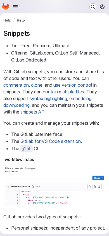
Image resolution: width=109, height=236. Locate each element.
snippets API (33, 112)
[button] (54, 205)
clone (36, 85)
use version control (72, 85)
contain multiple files (63, 92)
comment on (16, 85)
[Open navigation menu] (15, 6)
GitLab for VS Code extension (50, 141)
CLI (31, 148)
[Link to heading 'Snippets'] (33, 33)
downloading (16, 105)
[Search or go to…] (92, 6)
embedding (80, 98)
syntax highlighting (48, 98)
